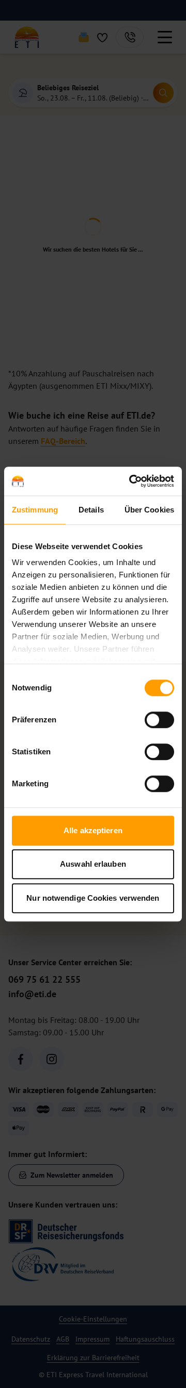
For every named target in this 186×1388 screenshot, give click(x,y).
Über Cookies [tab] (149, 509)
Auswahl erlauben (93, 864)
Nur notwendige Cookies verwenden (92, 898)
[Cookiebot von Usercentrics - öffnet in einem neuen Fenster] (131, 481)
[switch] (159, 720)
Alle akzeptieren (93, 830)
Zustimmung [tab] (35, 509)
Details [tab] (91, 509)
